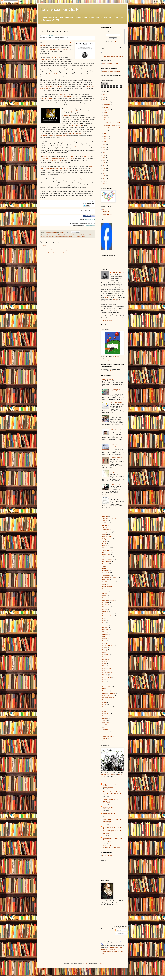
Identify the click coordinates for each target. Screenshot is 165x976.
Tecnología (105, 729)
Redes (104, 711)
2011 (104, 158)
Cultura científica (76, 235)
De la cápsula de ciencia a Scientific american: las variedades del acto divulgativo (112, 831)
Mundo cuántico (106, 677)
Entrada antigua (90, 250)
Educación (105, 602)
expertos (84, 156)
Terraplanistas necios (108, 787)
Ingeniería (105, 643)
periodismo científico (65, 236)
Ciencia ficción (106, 552)
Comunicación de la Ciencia (109, 577)
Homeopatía (52, 236)
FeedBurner (116, 42)
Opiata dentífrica (107, 809)
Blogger (100, 963)
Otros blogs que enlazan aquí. (109, 949)
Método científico (107, 673)
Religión (104, 718)
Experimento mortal (115, 416)
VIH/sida (104, 738)
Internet (104, 648)
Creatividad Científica (108, 582)
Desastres (104, 598)
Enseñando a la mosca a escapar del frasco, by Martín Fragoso (112, 846)
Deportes (104, 593)
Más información (105, 951)
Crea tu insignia (104, 251)
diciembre (107, 102)
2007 (104, 168)
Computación (106, 573)
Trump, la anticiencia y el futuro (113, 128)
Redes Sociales (106, 713)
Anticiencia (61, 235)
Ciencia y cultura (107, 557)
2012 (104, 155)
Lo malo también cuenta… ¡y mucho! (115, 445)
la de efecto (47, 98)
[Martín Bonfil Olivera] (106, 249)
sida (103, 727)
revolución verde (46, 59)
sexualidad (105, 725)
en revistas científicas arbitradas (54, 86)
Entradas (118, 930)
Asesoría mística (107, 841)
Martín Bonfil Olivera (48, 35)
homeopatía (61, 94)
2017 (104, 100)
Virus (103, 741)
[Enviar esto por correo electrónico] (71, 232)
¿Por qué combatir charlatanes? (115, 390)
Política (104, 704)
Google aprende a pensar (116, 402)
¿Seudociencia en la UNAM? (115, 472)
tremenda (71, 156)
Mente (104, 670)
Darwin (104, 589)
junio (106, 117)
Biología (104, 534)
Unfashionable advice (108, 815)
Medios (104, 663)
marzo (106, 136)
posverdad (84, 179)
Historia (104, 632)
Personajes (74, 236)
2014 (104, 150)
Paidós (116, 358)
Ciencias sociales (106, 561)
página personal (118, 318)
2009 (104, 163)
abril (105, 133)
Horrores (104, 638)
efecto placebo (67, 96)
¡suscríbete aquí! (90, 225)
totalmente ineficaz (61, 135)
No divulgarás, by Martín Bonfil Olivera (112, 828)
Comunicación (106, 575)
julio (105, 115)
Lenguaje (104, 650)
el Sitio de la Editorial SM (108, 774)
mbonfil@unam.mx (90, 219)
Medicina (57, 236)
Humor (104, 641)
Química (104, 709)
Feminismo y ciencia (108, 616)
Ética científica (106, 607)
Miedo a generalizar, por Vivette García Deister (112, 820)
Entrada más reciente (46, 250)
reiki (51, 135)
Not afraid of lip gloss (109, 813)
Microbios (105, 675)
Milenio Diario (51, 39)
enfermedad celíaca (53, 74)
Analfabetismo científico (51, 235)
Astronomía (105, 530)
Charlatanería (67, 235)
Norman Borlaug (55, 57)
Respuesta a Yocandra (108, 822)
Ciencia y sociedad (107, 559)
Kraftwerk (115, 299)
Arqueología (105, 525)
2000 (104, 181)
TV (103, 734)
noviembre (107, 104)
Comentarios (120, 933)
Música (104, 682)
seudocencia (83, 236)
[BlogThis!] (73, 232)
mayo (106, 131)
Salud (78, 236)
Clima (104, 568)
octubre (106, 107)
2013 (104, 152)
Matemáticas (105, 659)
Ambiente (105, 516)
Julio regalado (106, 802)
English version (114, 371)
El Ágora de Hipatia (115, 484)
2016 (104, 145)
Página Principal (69, 250)
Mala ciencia (105, 654)
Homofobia (105, 636)
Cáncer (104, 541)
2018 (104, 97)
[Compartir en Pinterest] (79, 232)
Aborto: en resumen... (108, 379)
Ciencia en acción (107, 550)
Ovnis (104, 688)
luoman (85, 963)
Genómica (105, 627)
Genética (104, 625)
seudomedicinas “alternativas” (74, 133)
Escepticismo (44, 236)
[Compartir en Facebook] (77, 232)
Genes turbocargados (109, 120)
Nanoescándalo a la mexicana (115, 430)
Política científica (107, 707)
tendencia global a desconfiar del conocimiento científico (67, 167)
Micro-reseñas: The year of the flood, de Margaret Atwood (112, 794)
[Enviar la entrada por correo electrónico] (68, 232)
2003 (104, 178)
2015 (104, 147)
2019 (104, 94)
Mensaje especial (106, 668)
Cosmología (105, 580)
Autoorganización (107, 532)
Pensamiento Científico (108, 693)
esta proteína (86, 70)
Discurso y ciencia (108, 807)
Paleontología (106, 691)
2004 (104, 176)
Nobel (104, 684)
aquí (109, 360)
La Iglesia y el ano (115, 498)
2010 (104, 160)
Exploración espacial (108, 614)
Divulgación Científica (86, 235)
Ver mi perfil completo (107, 320)
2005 (104, 173)
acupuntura (43, 135)
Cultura (104, 584)
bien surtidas (115, 356)
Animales (104, 520)
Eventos (104, 609)
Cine (103, 566)
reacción (44, 156)
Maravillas (105, 657)
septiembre (107, 110)
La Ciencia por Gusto (60, 9)
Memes (104, 666)
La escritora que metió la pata (112, 125)
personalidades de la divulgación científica (53, 158)
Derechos (104, 595)
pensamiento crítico (76, 125)
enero (106, 141)
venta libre (67, 115)
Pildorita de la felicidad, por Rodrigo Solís (111, 800)
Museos (104, 679)
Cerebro (104, 545)
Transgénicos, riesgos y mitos (112, 122)
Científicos (105, 564)
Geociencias (105, 629)
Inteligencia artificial (108, 645)
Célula (104, 543)
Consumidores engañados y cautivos (57, 49)
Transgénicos (105, 732)
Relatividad (105, 716)
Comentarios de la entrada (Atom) (57, 253)
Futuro (104, 623)
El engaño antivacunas (116, 458)
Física (104, 620)
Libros (104, 652)
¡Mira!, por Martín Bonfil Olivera (112, 792)
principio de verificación (79, 146)
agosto (106, 112)
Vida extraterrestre (107, 736)
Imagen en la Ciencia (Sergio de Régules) (112, 784)
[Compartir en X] (75, 232)
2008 (104, 165)
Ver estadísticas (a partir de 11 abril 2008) (112, 56)
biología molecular (107, 536)
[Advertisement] (109, 915)
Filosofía (104, 618)
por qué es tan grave (56, 160)
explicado (72, 158)
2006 (104, 171)
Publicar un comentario (49, 246)
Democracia (105, 591)
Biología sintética (107, 539)
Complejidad (105, 570)
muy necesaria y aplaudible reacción (73, 111)
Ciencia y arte (106, 555)
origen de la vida (106, 686)
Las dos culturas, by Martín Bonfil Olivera (112, 839)
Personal (104, 702)
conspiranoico (63, 142)
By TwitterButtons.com (107, 214)
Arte (103, 527)
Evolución (105, 611)
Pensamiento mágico (107, 695)
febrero (106, 139)
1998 (104, 184)
